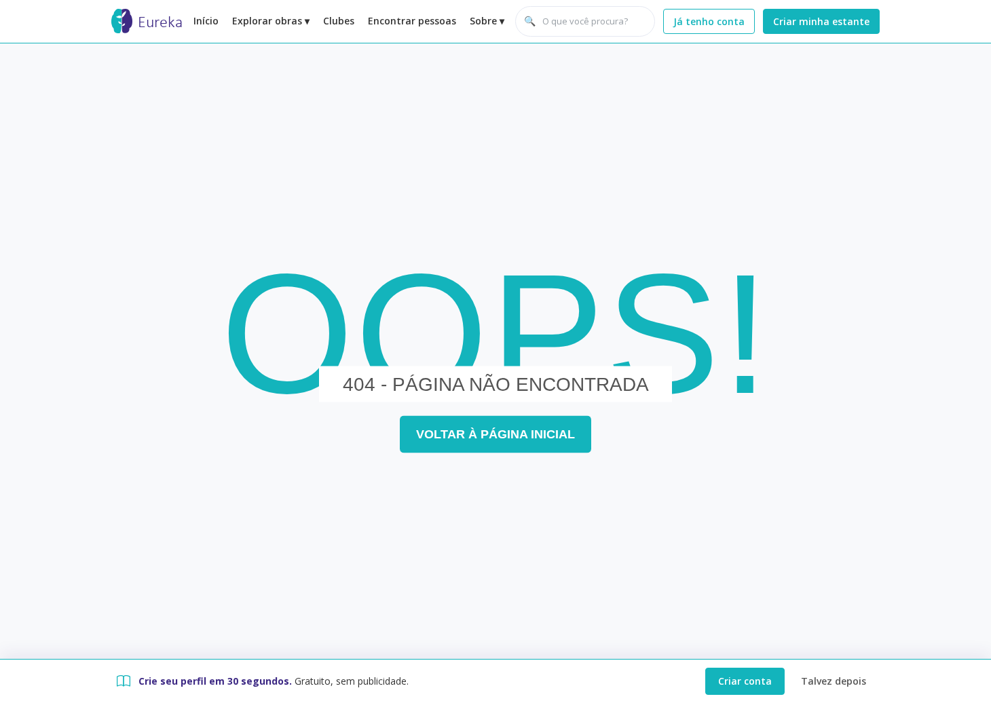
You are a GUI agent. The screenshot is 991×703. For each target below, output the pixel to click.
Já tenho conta (709, 21)
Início (206, 20)
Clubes (338, 20)
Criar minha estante (821, 21)
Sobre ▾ (487, 20)
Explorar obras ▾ (271, 20)
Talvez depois (833, 680)
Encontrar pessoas (412, 20)
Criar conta (745, 680)
